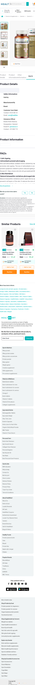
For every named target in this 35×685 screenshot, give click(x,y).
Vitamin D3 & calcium (8, 402)
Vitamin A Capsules (5, 309)
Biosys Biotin (29, 299)
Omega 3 (5, 393)
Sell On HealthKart (8, 526)
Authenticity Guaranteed (9, 515)
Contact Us (6, 472)
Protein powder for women (9, 609)
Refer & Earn (6, 503)
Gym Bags (4, 673)
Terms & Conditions (8, 492)
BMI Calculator (7, 466)
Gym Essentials (5, 667)
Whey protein (6, 350)
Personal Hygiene (7, 450)
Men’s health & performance (9, 649)
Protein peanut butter (9, 537)
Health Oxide (3, 311)
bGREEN (5, 571)
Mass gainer (6, 362)
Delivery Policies (7, 481)
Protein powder (7, 359)
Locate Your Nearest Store (10, 518)
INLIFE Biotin (19, 306)
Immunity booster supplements (10, 636)
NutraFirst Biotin (28, 306)
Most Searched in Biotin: (7, 285)
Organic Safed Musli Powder (11, 427)
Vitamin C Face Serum (9, 433)
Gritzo (4, 569)
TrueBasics (6, 566)
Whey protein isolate (8, 353)
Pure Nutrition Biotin (25, 291)
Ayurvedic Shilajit (7, 416)
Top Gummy (14, 309)
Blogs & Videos (7, 529)
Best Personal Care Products (11, 458)
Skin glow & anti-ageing (8, 633)
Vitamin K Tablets (4, 296)
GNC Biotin (22, 294)
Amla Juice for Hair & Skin (10, 424)
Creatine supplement (8, 368)
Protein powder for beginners (10, 606)
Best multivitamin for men (10, 384)
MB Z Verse (6, 574)
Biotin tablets (6, 396)
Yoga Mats (4, 670)
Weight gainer (6, 365)
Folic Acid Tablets (14, 294)
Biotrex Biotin (12, 306)
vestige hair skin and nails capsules (9, 289)
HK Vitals (5, 563)
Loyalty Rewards (7, 506)
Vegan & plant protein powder (10, 612)
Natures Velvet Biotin (15, 304)
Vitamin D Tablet (27, 296)
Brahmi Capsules (7, 421)
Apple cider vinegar (8, 549)
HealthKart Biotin (22, 301)
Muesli (4, 543)
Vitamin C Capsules (5, 301)
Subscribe (29, 338)
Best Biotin (14, 301)
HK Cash (5, 509)
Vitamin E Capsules (5, 299)
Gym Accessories (6, 661)
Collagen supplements (9, 404)
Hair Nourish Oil (7, 452)
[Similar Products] (9, 237)
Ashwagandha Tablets (9, 413)
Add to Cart (10, 267)
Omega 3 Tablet (4, 291)
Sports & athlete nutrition (8, 651)
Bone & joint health (6, 627)
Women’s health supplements (9, 646)
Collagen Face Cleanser (9, 447)
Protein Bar (6, 546)
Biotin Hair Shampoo (8, 441)
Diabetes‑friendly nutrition (9, 654)
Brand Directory (7, 523)
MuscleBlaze (6, 560)
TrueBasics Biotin (4, 304)
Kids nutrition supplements (9, 643)
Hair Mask (5, 455)
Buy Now (9, 272)
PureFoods (21, 309)
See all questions (5, 186)
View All (32, 224)
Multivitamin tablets (8, 382)
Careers (5, 521)
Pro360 (27, 309)
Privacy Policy (6, 487)
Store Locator (6, 478)
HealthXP (22, 299)
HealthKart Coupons (8, 512)
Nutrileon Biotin (4, 306)
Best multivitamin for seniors (11, 390)
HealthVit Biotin (15, 299)
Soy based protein (6, 615)
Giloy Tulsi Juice (7, 418)
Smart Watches (5, 664)
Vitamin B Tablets (14, 296)
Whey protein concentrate (10, 356)
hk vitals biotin (23, 289)
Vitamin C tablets (7, 399)
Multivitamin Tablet (14, 291)
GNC (21, 296)
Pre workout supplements (10, 373)
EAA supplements (8, 370)
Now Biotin (24, 304)
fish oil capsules (4, 294)
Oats (4, 540)
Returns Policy (7, 484)
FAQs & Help (6, 469)
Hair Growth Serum (8, 444)
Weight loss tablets (7, 622)
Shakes (5, 552)
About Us (5, 500)
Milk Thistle (6, 430)
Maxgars (10, 311)
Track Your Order (7, 489)
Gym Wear (4, 676)
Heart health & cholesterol (9, 624)
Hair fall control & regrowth (9, 630)
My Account (6, 475)
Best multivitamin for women (11, 387)
